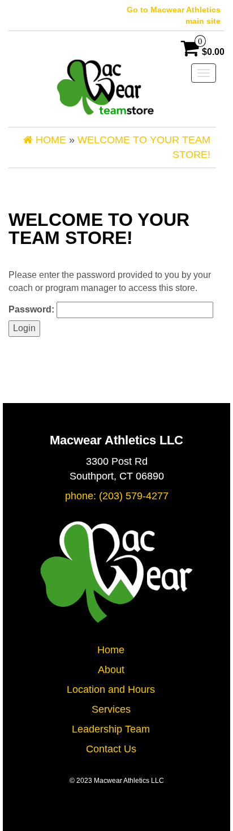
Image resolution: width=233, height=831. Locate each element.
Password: (32, 309)
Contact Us (111, 749)
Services (111, 709)
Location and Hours (111, 689)
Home (110, 650)
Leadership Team (111, 729)
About (111, 669)
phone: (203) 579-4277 (117, 496)
